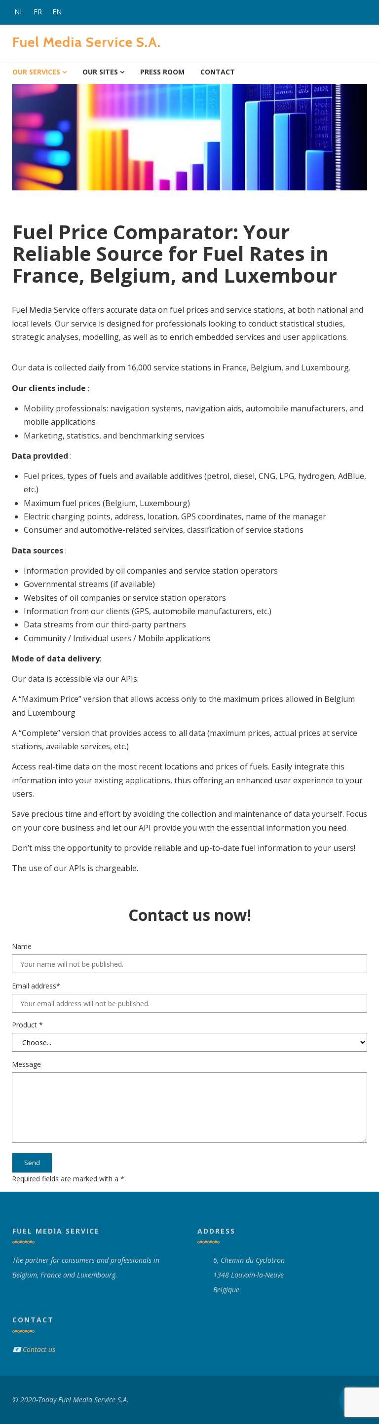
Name (22, 946)
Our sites (100, 71)
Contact (217, 71)
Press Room (162, 71)
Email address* (36, 985)
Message (26, 1064)
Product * (27, 1024)
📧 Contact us (33, 1349)
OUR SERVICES (36, 71)
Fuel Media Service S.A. (86, 42)
